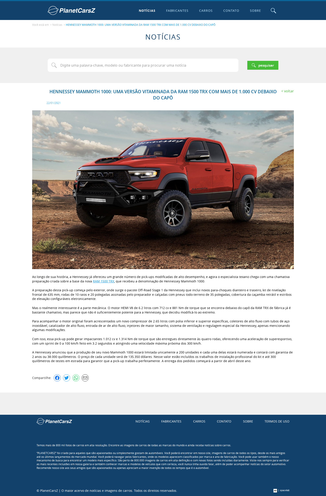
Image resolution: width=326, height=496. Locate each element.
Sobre (255, 10)
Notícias (147, 10)
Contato (231, 10)
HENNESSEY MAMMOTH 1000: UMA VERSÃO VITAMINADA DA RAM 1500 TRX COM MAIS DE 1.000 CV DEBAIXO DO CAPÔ (140, 24)
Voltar (289, 91)
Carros (206, 10)
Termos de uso (277, 421)
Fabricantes (177, 10)
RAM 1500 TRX (103, 281)
